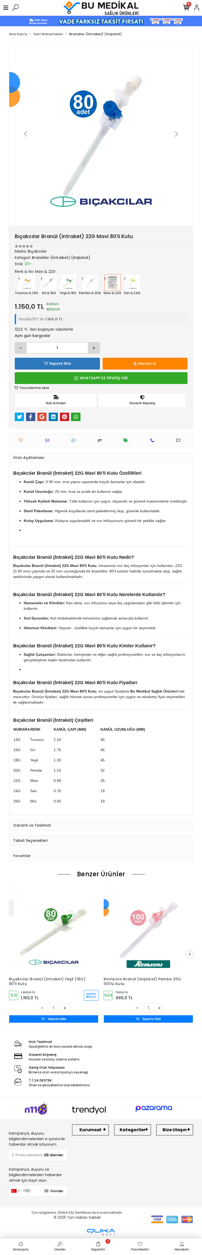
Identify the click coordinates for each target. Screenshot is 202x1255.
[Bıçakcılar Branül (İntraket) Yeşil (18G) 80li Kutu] (53, 929)
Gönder (56, 1154)
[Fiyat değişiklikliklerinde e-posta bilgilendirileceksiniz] (127, 440)
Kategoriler (132, 1130)
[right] (189, 954)
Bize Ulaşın (175, 1130)
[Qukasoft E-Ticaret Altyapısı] (101, 1232)
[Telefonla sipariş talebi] (153, 440)
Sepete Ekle (60, 363)
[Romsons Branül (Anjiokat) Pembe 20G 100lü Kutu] (148, 929)
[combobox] (15, 1191)
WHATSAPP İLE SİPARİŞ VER (104, 378)
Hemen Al (147, 363)
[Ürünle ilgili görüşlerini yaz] (74, 440)
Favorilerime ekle (34, 387)
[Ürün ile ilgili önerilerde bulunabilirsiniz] (179, 440)
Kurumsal (90, 1130)
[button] (25, 134)
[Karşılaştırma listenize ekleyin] (100, 440)
